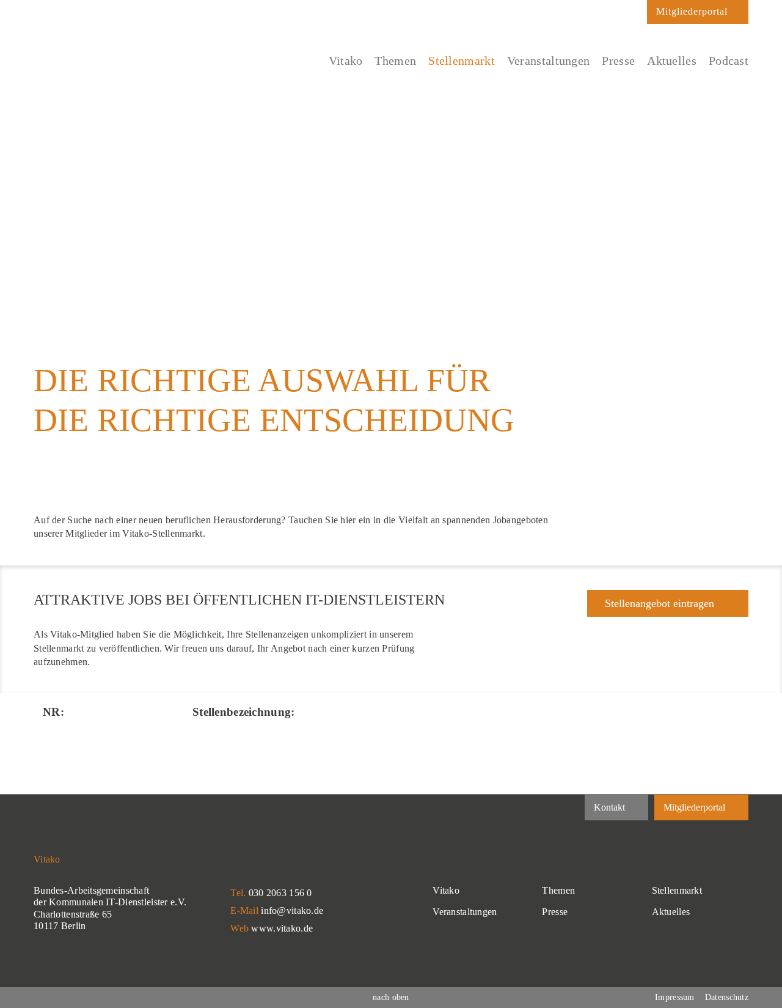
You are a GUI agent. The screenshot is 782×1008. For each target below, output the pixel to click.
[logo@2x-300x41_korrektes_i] (125, 52)
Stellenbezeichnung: (243, 711)
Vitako (446, 890)
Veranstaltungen (465, 912)
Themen (558, 890)
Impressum (675, 997)
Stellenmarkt (677, 890)
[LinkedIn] (555, 809)
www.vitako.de (282, 928)
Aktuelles (671, 912)
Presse (555, 912)
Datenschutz (726, 997)
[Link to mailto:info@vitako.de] (632, 15)
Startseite (48, 136)
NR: (53, 711)
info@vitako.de (292, 910)
